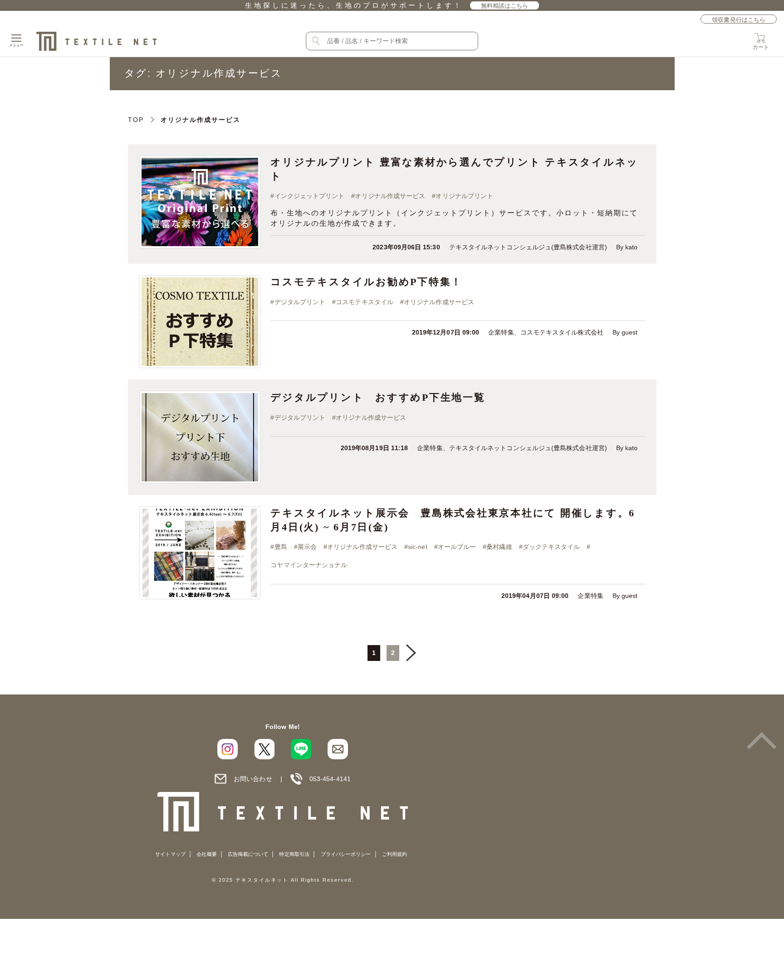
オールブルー (457, 547)
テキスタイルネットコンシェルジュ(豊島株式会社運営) (528, 247)
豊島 (280, 547)
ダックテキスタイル (551, 547)
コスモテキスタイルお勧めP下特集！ (366, 281)
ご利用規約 (394, 854)
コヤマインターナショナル (308, 565)
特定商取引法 (294, 854)
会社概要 (206, 854)
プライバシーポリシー (346, 854)
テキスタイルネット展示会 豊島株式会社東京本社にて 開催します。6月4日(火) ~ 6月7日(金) (452, 520)
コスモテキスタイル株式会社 (561, 332)
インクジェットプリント (309, 196)
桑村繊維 (499, 547)
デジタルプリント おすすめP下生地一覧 (377, 397)
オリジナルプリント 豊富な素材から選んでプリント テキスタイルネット (454, 169)
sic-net (417, 547)
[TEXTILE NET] (282, 811)
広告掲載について (248, 854)
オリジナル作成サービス (390, 196)
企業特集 (501, 332)
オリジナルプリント (464, 196)
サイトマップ (170, 854)
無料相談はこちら (505, 5)
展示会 (307, 547)
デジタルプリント (300, 302)
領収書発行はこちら (738, 19)
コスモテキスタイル (364, 302)
